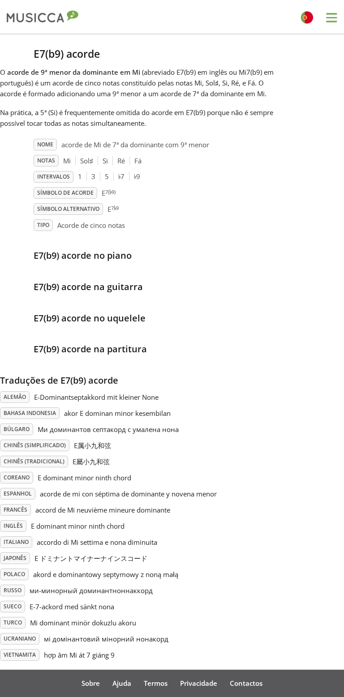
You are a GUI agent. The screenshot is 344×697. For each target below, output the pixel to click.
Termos (156, 683)
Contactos (246, 683)
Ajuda (121, 683)
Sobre (91, 683)
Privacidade (198, 683)
